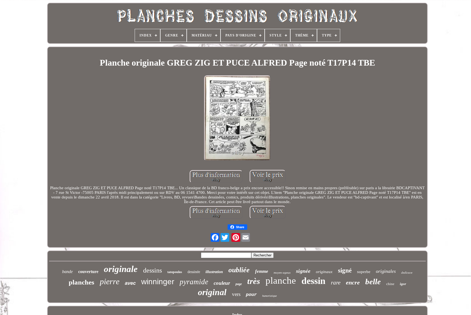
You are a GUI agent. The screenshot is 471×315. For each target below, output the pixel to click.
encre (353, 282)
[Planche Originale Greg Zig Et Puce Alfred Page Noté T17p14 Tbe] (237, 119)
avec (130, 283)
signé (345, 270)
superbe (363, 272)
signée (303, 271)
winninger (157, 281)
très (253, 281)
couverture (88, 271)
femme (261, 271)
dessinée (194, 272)
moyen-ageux (282, 272)
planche (280, 280)
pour (251, 294)
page (238, 284)
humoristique (269, 295)
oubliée (239, 270)
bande (67, 271)
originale (121, 269)
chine (390, 284)
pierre (109, 281)
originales (386, 271)
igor (403, 284)
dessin (313, 281)
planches (81, 282)
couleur (222, 283)
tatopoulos (174, 272)
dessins (152, 270)
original (212, 292)
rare (335, 282)
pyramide (194, 282)
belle (373, 281)
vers (236, 294)
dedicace (406, 272)
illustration (214, 272)
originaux (324, 272)
